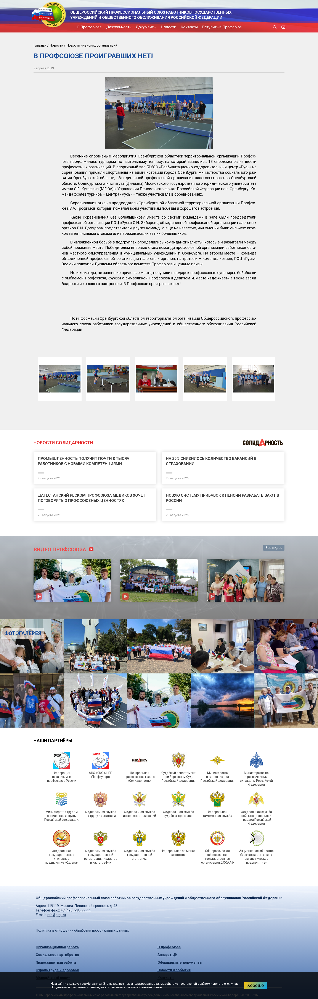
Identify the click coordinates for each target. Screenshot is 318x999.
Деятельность (82, 27)
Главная (40, 45)
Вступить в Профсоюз (185, 27)
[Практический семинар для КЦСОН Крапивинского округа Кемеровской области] (245, 727)
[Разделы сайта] (34, 27)
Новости (132, 27)
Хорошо (255, 985)
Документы (109, 27)
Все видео (273, 694)
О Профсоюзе (52, 27)
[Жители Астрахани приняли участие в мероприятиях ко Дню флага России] (72, 727)
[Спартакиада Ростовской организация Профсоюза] (159, 727)
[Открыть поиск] (274, 27)
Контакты (152, 27)
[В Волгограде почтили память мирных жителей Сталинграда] (159, 793)
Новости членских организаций (91, 45)
